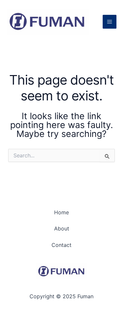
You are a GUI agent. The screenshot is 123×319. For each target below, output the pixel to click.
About (61, 228)
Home (61, 212)
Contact (61, 245)
